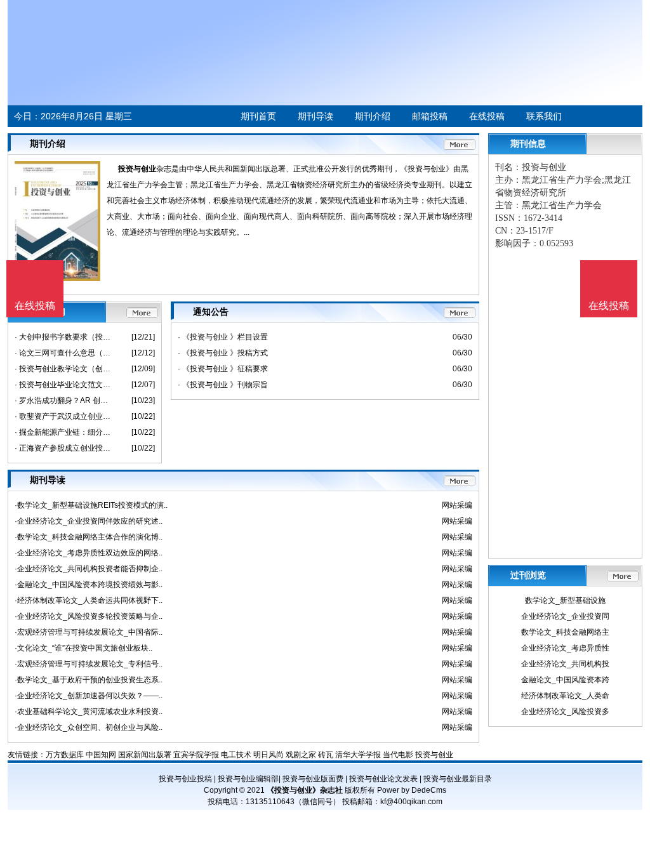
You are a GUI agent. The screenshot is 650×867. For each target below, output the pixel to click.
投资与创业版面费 (312, 778)
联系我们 (544, 116)
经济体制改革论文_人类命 (565, 695)
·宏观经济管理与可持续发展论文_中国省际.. (88, 632)
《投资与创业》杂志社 (305, 790)
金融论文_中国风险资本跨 (565, 679)
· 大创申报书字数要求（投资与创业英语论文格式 (64, 337)
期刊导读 (315, 116)
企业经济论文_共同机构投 (565, 663)
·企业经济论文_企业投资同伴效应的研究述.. (88, 521)
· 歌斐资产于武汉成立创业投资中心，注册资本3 (64, 416)
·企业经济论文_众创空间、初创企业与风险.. (88, 727)
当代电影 (398, 754)
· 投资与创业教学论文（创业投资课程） (64, 368)
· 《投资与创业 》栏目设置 (223, 337)
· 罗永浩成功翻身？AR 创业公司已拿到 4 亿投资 (64, 400)
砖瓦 (325, 754)
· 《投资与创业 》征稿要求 (223, 368)
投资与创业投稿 (185, 778)
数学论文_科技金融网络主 (565, 632)
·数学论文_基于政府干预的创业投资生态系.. (88, 679)
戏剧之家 (301, 754)
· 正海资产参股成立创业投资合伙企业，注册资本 (64, 448)
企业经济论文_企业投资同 (565, 616)
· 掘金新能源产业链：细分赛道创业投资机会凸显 (64, 432)
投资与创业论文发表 (383, 778)
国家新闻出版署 (144, 754)
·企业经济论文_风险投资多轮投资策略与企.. (88, 616)
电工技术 (236, 754)
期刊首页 (258, 116)
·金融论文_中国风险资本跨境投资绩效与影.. (88, 584)
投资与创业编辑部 (248, 778)
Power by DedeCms (411, 790)
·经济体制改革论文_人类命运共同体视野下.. (88, 600)
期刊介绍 (372, 116)
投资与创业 (137, 168)
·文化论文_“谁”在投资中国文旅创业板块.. (83, 648)
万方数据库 (65, 754)
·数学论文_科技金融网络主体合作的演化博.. (88, 537)
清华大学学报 (358, 754)
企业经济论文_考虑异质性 (565, 648)
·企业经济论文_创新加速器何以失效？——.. (88, 695)
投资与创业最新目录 (457, 778)
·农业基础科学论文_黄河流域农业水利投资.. (88, 711)
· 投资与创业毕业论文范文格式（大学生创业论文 (64, 384)
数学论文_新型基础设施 (565, 600)
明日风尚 (268, 754)
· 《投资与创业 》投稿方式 (223, 352)
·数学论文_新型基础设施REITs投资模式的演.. (91, 505)
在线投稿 (487, 116)
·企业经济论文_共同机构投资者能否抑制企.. (88, 568)
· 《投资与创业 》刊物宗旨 (223, 384)
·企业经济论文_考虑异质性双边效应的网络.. (88, 552)
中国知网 (101, 754)
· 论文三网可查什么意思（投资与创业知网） (64, 352)
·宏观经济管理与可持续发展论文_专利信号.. (88, 663)
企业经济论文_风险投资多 (565, 711)
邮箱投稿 (430, 116)
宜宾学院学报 (196, 754)
